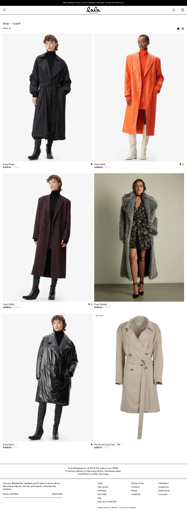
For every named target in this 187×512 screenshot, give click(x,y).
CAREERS (135, 494)
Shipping (102, 491)
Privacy (107, 508)
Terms (100, 508)
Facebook (163, 487)
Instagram (163, 491)
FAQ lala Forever (107, 502)
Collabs (162, 494)
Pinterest (163, 483)
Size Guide (103, 487)
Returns (102, 494)
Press (134, 491)
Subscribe (57, 494)
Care (100, 483)
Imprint (114, 508)
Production (137, 483)
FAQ (99, 498)
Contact (135, 487)
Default (178, 28)
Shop (6, 23)
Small (182, 28)
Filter (5, 28)
